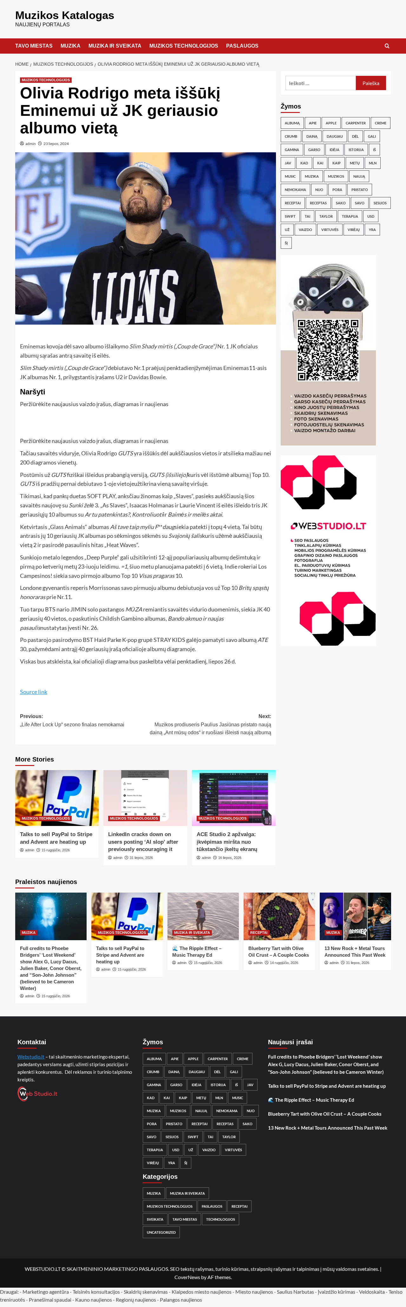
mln (373, 163)
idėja (334, 150)
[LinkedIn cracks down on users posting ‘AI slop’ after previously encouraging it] (145, 798)
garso (314, 150)
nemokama (295, 190)
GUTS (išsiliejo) (168, 474)
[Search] (387, 46)
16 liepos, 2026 (229, 858)
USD (370, 216)
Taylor (326, 216)
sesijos (380, 203)
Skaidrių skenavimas (146, 1292)
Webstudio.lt (30, 1056)
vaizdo (305, 230)
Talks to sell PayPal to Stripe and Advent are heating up (120, 955)
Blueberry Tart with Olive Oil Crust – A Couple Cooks (325, 1114)
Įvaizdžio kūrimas (336, 1292)
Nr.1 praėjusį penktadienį (165, 367)
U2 (119, 376)
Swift (290, 216)
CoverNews (187, 1277)
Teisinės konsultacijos (96, 1292)
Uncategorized (161, 1232)
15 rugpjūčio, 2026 (56, 850)
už (287, 230)
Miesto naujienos (254, 1292)
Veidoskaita (372, 1292)
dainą (312, 136)
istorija (356, 150)
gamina (292, 150)
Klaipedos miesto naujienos (202, 1292)
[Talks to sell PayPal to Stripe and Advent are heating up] (57, 798)
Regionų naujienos (136, 1300)
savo (359, 203)
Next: (210, 724)
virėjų (354, 230)
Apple (331, 123)
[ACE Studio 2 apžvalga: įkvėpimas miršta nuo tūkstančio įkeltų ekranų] (234, 798)
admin (30, 143)
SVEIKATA (155, 1219)
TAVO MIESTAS (34, 46)
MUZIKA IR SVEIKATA (114, 46)
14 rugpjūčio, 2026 (284, 963)
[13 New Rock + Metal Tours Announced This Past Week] (355, 916)
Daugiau (335, 136)
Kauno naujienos (93, 1300)
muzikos (336, 176)
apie (313, 123)
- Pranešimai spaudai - (50, 1300)
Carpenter (356, 123)
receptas (318, 203)
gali (372, 136)
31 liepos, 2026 (141, 858)
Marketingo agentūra (46, 1292)
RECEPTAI (258, 932)
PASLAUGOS (242, 46)
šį (286, 243)
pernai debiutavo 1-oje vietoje (97, 483)
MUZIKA (71, 46)
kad (304, 163)
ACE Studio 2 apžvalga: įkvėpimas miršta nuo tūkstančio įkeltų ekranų (227, 842)
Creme (380, 123)
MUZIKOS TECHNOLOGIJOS (183, 46)
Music (290, 176)
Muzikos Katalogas (64, 15)
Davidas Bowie (147, 376)
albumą (292, 123)
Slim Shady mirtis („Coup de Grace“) (172, 346)
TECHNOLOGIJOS (220, 1219)
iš (374, 150)
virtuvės (329, 230)
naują (359, 176)
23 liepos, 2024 (56, 143)
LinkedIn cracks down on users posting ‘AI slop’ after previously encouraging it (143, 842)
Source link (33, 691)
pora (337, 190)
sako (341, 203)
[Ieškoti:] (320, 83)
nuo (319, 190)
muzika (312, 176)
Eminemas (33, 346)
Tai (307, 216)
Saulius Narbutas (295, 1292)
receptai (293, 203)
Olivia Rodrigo (99, 453)
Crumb (291, 136)
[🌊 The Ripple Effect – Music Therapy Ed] (203, 916)
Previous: (72, 720)
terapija (350, 216)
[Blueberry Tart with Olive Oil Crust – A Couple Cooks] (279, 916)
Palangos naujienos (181, 1300)
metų (355, 163)
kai (320, 163)
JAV (288, 163)
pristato (359, 190)
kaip (336, 163)
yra (372, 230)
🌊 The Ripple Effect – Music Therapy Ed (311, 1100)
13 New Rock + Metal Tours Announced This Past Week (327, 1128)
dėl (355, 136)
